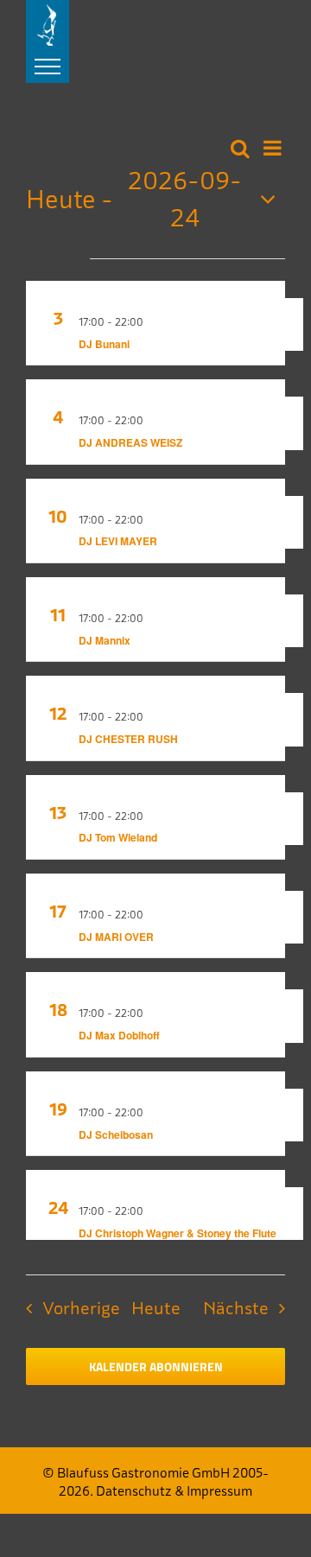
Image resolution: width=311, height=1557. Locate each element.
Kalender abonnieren (156, 1366)
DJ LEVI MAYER (118, 541)
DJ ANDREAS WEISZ (130, 442)
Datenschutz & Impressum (174, 1491)
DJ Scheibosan (116, 1134)
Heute (156, 1308)
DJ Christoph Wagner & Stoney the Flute (177, 1233)
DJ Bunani (104, 344)
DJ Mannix (104, 640)
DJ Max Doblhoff (119, 1035)
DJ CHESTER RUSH (128, 739)
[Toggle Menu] (47, 66)
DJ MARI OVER (116, 936)
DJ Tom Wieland (118, 837)
